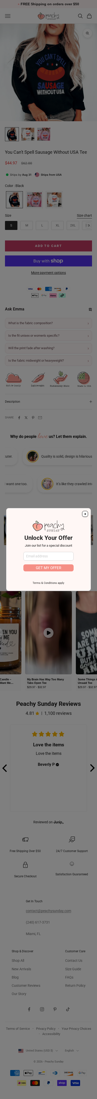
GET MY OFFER (48, 568)
